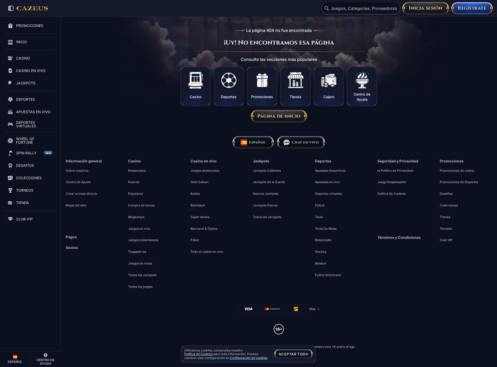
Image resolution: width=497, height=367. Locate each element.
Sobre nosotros (77, 170)
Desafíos (446, 194)
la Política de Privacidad (395, 170)
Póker (195, 240)
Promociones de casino (457, 170)
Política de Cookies (391, 194)
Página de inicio (279, 116)
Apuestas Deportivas (330, 170)
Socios (72, 248)
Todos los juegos (140, 287)
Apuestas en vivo (327, 182)
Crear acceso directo (81, 194)
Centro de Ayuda (78, 182)
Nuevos (133, 182)
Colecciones (449, 205)
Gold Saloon (199, 182)
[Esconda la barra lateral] (11, 8)
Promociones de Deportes (459, 182)
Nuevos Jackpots (265, 194)
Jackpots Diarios (265, 205)
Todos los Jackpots (142, 275)
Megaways (136, 217)
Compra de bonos (141, 205)
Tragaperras (137, 252)
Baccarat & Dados (204, 229)
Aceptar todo (293, 354)
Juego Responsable (391, 182)
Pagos (71, 237)
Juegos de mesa (140, 263)
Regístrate (472, 8)
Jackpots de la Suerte (269, 182)
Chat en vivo (305, 142)
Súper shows (200, 217)
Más (313, 310)
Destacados (137, 170)
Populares (135, 194)
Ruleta (195, 194)
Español (257, 142)
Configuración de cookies (248, 358)
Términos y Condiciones (399, 237)
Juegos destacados (205, 170)
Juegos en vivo (139, 229)
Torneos (446, 229)
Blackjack (198, 205)
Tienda (445, 217)
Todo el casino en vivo (207, 252)
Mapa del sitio (76, 205)
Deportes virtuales (328, 194)
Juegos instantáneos (143, 240)
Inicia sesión (426, 8)
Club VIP (446, 240)
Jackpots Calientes (267, 170)
